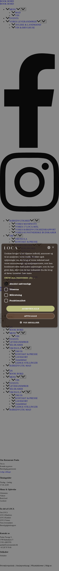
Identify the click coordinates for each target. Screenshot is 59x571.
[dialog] (29, 285)
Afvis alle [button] (30, 316)
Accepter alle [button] (30, 308)
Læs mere (27, 273)
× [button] (53, 247)
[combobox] (49, 247)
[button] (29, 277)
